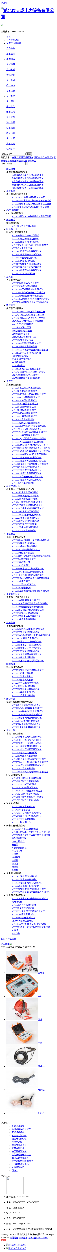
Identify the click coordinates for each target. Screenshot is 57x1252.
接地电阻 (10, 622)
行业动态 (10, 85)
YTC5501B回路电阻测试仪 (24, 258)
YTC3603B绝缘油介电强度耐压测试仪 (29, 454)
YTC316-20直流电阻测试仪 (24, 400)
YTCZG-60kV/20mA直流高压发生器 (28, 312)
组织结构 (10, 112)
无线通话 (10, 220)
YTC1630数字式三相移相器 (24, 524)
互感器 (9, 277)
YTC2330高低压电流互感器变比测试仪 (30, 762)
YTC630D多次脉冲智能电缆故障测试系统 (31, 556)
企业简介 (10, 101)
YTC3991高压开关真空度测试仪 (26, 254)
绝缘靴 (15, 870)
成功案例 (10, 69)
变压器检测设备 (19, 161)
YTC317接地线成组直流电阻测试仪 (28, 629)
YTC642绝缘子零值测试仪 (24, 619)
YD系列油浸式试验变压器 (24, 337)
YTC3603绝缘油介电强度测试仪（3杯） (30, 445)
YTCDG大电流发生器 (22, 248)
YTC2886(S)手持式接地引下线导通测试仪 (31, 635)
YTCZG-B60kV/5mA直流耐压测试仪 (28, 372)
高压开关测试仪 (19, 1151)
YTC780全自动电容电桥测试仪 (26, 727)
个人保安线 (17, 851)
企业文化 (10, 106)
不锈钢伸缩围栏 (19, 848)
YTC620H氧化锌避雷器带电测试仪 (28, 607)
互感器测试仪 (18, 1148)
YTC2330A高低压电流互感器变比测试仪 (30, 299)
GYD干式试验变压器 (21, 327)
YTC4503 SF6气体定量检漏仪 (25, 800)
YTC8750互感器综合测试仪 (24, 286)
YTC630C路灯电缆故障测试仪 (26, 549)
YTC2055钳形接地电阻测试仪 (25, 632)
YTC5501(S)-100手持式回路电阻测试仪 (30, 245)
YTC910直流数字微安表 (23, 908)
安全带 (15, 845)
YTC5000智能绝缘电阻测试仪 (25, 689)
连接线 (41, 1066)
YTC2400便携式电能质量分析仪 (26, 737)
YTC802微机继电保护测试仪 (25, 499)
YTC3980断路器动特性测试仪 (25, 235)
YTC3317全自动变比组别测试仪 (26, 429)
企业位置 (10, 138)
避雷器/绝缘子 (13, 594)
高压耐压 (10, 305)
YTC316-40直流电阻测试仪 (24, 391)
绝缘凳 (15, 854)
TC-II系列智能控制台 (21, 359)
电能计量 (10, 730)
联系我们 (10, 133)
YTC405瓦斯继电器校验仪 (24, 530)
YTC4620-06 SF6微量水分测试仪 (27, 791)
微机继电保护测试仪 (43, 157)
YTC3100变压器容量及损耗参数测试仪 (30, 464)
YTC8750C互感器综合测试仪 (25, 283)
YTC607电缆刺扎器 (21, 562)
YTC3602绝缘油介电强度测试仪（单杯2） (31, 448)
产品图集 (12, 939)
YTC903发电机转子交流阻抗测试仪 (28, 911)
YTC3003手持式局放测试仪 (24, 546)
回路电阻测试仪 (19, 1139)
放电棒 (15, 930)
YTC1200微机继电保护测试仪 (25, 511)
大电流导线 (17, 902)
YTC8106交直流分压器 (22, 340)
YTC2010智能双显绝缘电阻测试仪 (28, 670)
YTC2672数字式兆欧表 (22, 673)
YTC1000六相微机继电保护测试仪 (28, 508)
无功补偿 (10, 699)
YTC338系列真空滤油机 (23, 483)
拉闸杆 (15, 860)
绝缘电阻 (10, 664)
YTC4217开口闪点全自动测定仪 (26, 813)
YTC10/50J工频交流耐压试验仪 (26, 343)
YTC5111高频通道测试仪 (23, 917)
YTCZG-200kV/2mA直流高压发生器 (28, 318)
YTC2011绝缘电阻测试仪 (23, 692)
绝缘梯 (15, 867)
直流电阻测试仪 (19, 1135)
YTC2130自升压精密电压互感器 (26, 743)
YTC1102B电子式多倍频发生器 (26, 369)
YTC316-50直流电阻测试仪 (24, 416)
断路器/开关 (11, 229)
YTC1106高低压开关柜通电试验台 (27, 267)
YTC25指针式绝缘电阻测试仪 (25, 683)
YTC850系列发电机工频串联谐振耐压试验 (31, 200)
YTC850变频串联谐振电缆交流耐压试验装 (31, 204)
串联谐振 (10, 191)
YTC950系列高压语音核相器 (25, 829)
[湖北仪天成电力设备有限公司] (28, 16)
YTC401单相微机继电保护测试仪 (27, 505)
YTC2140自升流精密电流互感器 (26, 740)
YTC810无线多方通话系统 (24, 226)
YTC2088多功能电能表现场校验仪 (28, 765)
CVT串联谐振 (12, 210)
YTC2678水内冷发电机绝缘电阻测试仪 (30, 898)
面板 (40, 996)
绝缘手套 (16, 857)
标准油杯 (16, 933)
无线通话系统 (18, 1132)
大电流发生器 (18, 1167)
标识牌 (15, 864)
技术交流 (10, 91)
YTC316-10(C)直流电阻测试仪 (26, 397)
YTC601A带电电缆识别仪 (24, 584)
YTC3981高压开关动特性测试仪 (26, 251)
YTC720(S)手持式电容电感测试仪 (27, 708)
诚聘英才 (10, 149)
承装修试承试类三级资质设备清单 (27, 175)
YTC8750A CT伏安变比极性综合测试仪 (30, 302)
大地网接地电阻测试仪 (22, 1161)
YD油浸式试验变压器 (22, 331)
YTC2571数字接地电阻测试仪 (25, 651)
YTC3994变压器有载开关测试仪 (26, 480)
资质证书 (10, 117)
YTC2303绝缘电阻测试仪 (23, 686)
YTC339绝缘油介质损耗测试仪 (26, 423)
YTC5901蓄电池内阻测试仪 (24, 879)
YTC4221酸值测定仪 (21, 822)
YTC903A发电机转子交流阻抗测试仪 (29, 924)
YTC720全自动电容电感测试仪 (26, 705)
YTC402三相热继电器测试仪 (25, 527)
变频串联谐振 (18, 1126)
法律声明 (10, 122)
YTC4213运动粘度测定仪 (23, 819)
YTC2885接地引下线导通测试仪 (26, 645)
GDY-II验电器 (18, 841)
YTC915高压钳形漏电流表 (24, 914)
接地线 (41, 1113)
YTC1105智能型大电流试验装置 (26, 264)
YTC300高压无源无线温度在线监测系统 (30, 591)
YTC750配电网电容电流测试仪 (26, 724)
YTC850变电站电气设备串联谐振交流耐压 (31, 207)
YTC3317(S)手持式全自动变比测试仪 (29, 426)
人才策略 (10, 144)
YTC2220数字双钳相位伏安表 (25, 521)
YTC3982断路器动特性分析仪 (25, 239)
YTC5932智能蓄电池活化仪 (24, 876)
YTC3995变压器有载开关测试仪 (26, 473)
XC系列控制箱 (18, 362)
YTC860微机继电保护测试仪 (25, 492)
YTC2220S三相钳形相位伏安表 (26, 515)
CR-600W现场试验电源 (22, 921)
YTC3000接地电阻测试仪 (23, 657)
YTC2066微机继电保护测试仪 (25, 496)
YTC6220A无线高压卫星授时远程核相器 (30, 540)
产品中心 (5, 3)
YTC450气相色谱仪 (21, 810)
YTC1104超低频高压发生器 (24, 346)
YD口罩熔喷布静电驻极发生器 (26, 378)
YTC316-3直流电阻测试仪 (24, 407)
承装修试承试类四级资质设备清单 (27, 178)
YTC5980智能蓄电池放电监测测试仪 (29, 889)
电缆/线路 (10, 534)
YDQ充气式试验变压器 (22, 324)
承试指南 (10, 64)
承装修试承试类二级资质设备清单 (27, 185)
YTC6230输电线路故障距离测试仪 (28, 572)
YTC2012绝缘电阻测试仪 (23, 695)
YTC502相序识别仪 (21, 581)
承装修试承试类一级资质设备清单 (27, 188)
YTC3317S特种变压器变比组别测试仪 (29, 432)
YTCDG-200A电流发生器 (23, 273)
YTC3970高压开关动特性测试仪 (26, 270)
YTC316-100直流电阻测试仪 (25, 404)
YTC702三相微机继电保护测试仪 (27, 502)
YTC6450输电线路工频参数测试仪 (28, 569)
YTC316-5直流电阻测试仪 (24, 410)
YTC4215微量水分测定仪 (23, 806)
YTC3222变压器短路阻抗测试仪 (26, 457)
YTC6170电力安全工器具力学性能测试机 (31, 835)
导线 (40, 1019)
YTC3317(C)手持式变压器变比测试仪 (29, 438)
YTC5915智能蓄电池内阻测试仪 (26, 883)
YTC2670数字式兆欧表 (22, 680)
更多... (14, 1170)
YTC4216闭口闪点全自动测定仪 (26, 816)
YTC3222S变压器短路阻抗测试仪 (27, 476)
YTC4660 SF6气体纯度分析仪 (25, 781)
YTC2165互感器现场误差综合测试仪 (29, 759)
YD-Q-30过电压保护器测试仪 (25, 375)
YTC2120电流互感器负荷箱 (24, 753)
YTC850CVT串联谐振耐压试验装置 (28, 197)
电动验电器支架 (19, 838)
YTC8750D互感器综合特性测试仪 (27, 296)
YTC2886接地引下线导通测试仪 (26, 641)
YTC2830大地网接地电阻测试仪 (26, 654)
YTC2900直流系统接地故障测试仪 (28, 661)
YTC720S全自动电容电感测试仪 (27, 718)
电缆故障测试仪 (19, 1145)
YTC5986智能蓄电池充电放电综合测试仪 (31, 892)
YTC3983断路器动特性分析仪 (25, 242)
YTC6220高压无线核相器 (23, 543)
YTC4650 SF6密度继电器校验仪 (26, 778)
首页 (8, 37)
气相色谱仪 (17, 1142)
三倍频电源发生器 (20, 1164)
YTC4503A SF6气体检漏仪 (24, 784)
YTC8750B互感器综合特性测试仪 (27, 289)
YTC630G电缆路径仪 (21, 588)
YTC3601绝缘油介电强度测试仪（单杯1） (31, 451)
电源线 (41, 1090)
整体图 (41, 973)
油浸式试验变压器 (20, 1158)
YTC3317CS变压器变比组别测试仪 (28, 442)
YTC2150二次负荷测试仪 (23, 768)
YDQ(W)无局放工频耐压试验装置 (27, 321)
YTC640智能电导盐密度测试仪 (26, 616)
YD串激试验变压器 (21, 334)
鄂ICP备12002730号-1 (38, 1238)
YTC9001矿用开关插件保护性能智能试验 (31, 927)
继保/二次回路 (13, 486)
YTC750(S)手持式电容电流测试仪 (27, 711)
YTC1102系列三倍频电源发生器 (26, 353)
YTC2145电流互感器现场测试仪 (26, 749)
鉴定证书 (10, 54)
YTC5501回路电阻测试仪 (23, 261)
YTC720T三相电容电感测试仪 (26, 721)
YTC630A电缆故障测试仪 (24, 559)
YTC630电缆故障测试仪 (23, 553)
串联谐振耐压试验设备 (22, 157)
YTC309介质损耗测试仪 (23, 419)
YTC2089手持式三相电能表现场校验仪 (30, 772)
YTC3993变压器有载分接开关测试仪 (29, 461)
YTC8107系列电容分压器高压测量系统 (30, 350)
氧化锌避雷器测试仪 (21, 1155)
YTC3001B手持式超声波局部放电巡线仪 (30, 578)
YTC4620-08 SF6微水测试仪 (25, 787)
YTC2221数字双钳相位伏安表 (25, 518)
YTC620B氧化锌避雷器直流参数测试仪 (30, 603)
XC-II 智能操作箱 (20, 356)
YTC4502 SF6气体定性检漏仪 (25, 794)
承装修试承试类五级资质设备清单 (27, 181)
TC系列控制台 (18, 365)
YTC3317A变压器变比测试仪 (25, 435)
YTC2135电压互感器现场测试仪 (26, 746)
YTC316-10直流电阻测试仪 (24, 413)
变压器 (9, 381)
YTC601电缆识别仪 (21, 565)
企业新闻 (10, 80)
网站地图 (14, 1238)
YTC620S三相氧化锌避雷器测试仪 (28, 610)
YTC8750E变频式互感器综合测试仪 (28, 292)
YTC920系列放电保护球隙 (24, 905)
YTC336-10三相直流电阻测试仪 (26, 388)
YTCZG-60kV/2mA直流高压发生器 (28, 315)
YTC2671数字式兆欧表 (22, 676)
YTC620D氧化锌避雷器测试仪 (26, 600)
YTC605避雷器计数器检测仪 (25, 613)
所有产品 (32, 161)
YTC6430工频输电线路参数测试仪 (28, 575)
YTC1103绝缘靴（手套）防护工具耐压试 (31, 832)
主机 (40, 1043)
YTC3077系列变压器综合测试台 (26, 470)
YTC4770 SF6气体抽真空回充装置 (27, 797)
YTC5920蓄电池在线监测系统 (25, 886)
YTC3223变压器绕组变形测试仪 (26, 467)
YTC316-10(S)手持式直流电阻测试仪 (29, 394)
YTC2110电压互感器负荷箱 (24, 756)
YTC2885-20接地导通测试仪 (25, 638)
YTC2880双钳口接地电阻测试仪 (26, 648)
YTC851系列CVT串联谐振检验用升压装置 (31, 216)
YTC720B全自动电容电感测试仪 (27, 714)
